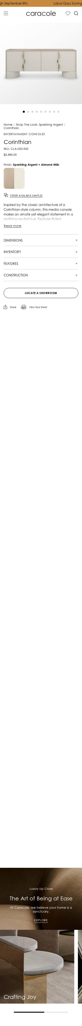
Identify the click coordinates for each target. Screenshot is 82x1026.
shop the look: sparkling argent (39, 124)
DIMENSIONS (13, 240)
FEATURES (11, 263)
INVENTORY (12, 252)
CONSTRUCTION (16, 275)
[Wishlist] (68, 13)
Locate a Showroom (41, 293)
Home (8, 124)
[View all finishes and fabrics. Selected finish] (14, 178)
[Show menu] (5, 13)
